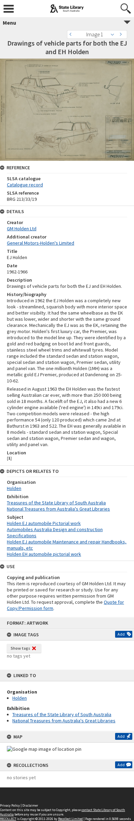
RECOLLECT (8, 819)
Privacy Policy (10, 805)
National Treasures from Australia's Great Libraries (63, 721)
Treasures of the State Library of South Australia (61, 714)
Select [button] (114, 34)
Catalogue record (25, 185)
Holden (19, 698)
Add (121, 634)
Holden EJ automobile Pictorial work (44, 523)
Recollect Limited (70, 819)
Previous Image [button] (72, 34)
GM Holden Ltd (21, 228)
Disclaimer (30, 805)
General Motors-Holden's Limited (40, 243)
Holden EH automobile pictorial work (44, 554)
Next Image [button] (122, 34)
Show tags (20, 648)
